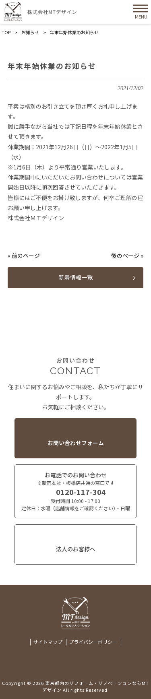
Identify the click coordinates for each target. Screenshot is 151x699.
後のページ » (127, 256)
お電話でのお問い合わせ (75, 491)
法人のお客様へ (75, 549)
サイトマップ (47, 642)
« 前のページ (24, 256)
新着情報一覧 (76, 277)
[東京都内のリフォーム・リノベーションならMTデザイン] (40, 12)
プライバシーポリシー (93, 642)
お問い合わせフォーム (76, 443)
